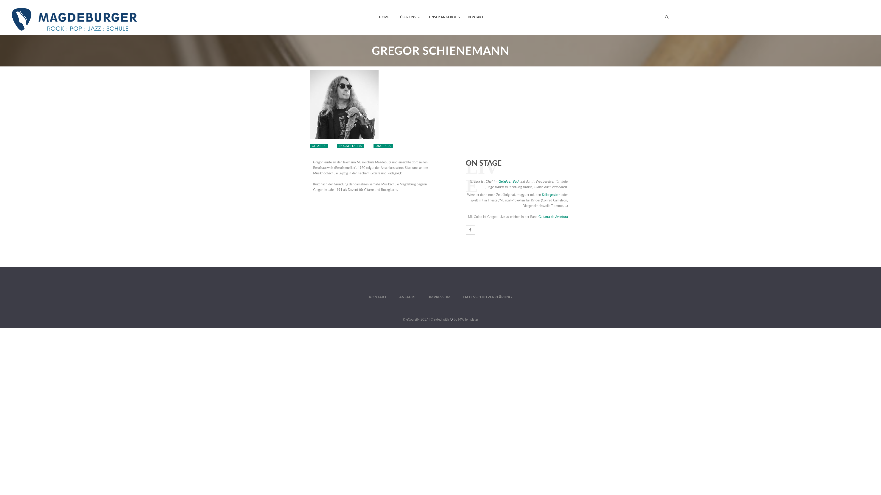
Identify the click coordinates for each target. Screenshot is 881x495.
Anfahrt (407, 297)
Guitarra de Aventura (553, 217)
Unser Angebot (443, 17)
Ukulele (383, 146)
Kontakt (475, 17)
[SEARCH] (569, 33)
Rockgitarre (350, 146)
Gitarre (319, 146)
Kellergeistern (551, 195)
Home (384, 17)
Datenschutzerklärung (487, 297)
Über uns (408, 17)
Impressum (440, 297)
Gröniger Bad (509, 181)
